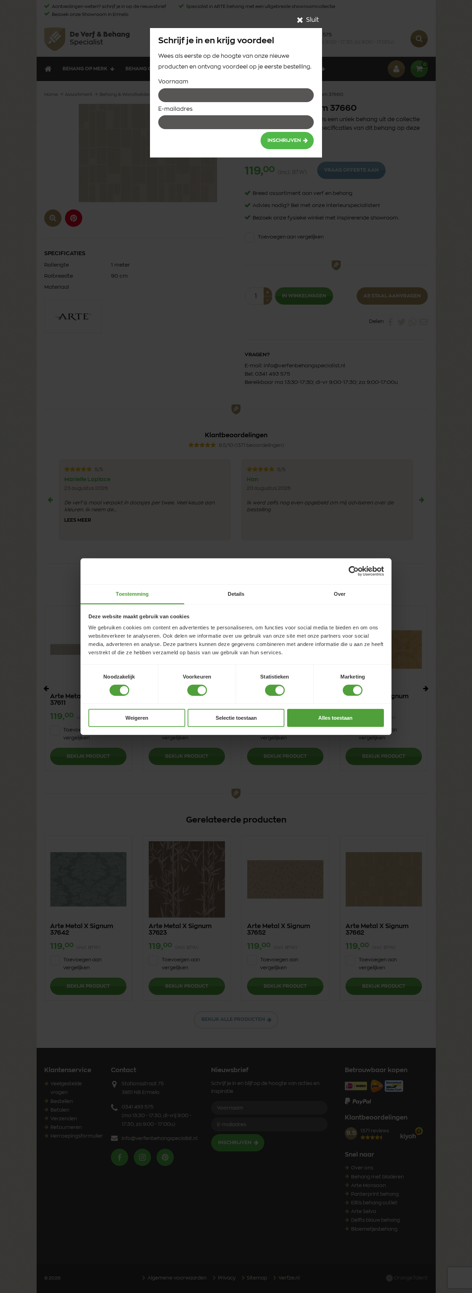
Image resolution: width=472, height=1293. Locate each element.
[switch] (197, 690)
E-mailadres (175, 109)
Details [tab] (236, 593)
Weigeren (136, 718)
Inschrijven (284, 140)
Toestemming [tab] (132, 593)
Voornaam (173, 81)
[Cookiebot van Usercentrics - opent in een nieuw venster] (353, 571)
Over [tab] (340, 593)
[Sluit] (300, 20)
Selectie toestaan (236, 718)
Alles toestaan (335, 718)
